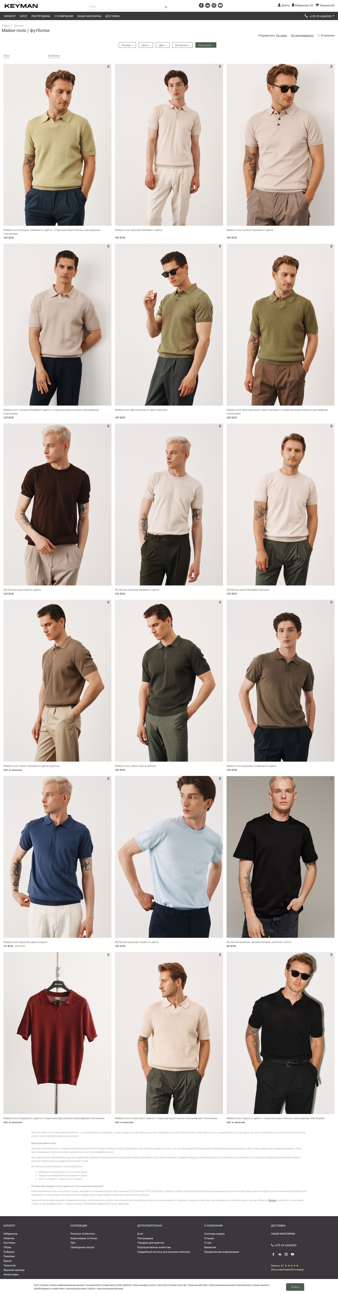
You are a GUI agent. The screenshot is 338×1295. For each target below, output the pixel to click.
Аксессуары (11, 1274)
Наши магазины (89, 15)
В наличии (327, 35)
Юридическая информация (221, 1251)
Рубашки (9, 1251)
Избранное (11, 1233)
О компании (64, 15)
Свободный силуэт (82, 1247)
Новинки (9, 1238)
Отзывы (209, 1238)
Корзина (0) (327, 5)
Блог (23, 15)
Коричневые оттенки (83, 1238)
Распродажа (41, 15)
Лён (73, 1242)
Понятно (295, 1287)
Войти (285, 5)
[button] (319, 16)
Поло (7, 55)
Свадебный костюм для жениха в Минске (163, 1251)
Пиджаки (9, 1256)
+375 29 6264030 (285, 1245)
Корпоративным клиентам (154, 1247)
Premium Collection (82, 1233)
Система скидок (214, 1233)
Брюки (8, 1260)
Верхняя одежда (14, 1269)
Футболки (54, 55)
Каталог (10, 15)
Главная (6, 25)
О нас (207, 1242)
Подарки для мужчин (150, 1242)
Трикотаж (18, 25)
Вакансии (210, 1247)
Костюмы (9, 1242)
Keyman (272, 1200)
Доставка (112, 15)
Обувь (7, 1247)
